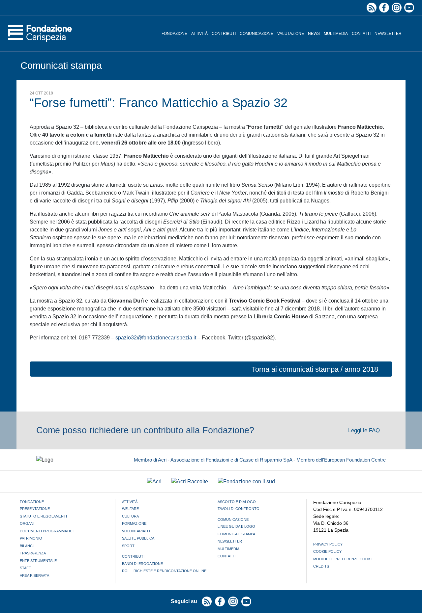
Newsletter (388, 33)
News (314, 33)
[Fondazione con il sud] (246, 481)
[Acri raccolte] (189, 481)
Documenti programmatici (47, 531)
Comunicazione (256, 33)
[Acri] (154, 481)
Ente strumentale (38, 561)
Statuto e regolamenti (43, 516)
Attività (199, 33)
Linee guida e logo (236, 526)
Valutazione (290, 33)
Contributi (224, 33)
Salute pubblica (138, 538)
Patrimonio (31, 538)
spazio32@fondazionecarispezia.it (155, 337)
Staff (25, 568)
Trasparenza (33, 553)
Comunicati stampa (236, 534)
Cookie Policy (327, 551)
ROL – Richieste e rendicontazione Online (164, 571)
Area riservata (34, 575)
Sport (128, 546)
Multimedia (336, 33)
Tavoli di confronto (238, 509)
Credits (321, 566)
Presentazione (35, 509)
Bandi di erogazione (142, 564)
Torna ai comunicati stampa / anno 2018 (315, 369)
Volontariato (136, 531)
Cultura (130, 516)
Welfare (130, 509)
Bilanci (27, 546)
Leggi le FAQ (364, 430)
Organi (27, 523)
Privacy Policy (328, 544)
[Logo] (40, 33)
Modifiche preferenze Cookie (343, 559)
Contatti (361, 33)
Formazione (134, 523)
